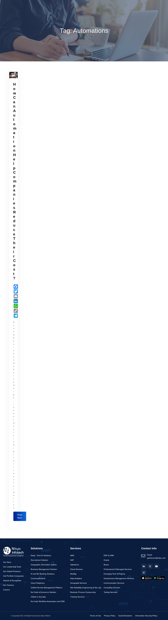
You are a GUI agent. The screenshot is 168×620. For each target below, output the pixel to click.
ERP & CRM (109, 556)
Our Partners (8, 585)
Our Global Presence (12, 571)
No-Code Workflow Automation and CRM (48, 601)
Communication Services (114, 583)
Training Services (77, 597)
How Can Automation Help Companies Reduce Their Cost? (14, 181)
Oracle (106, 560)
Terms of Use (95, 616)
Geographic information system (44, 565)
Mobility (73, 574)
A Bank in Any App (38, 597)
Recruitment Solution (39, 560)
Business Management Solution (44, 569)
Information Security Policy (146, 616)
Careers (6, 590)
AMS (72, 556)
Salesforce (74, 565)
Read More (19, 516)
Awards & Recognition (12, 581)
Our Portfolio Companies (13, 576)
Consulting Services (112, 588)
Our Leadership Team (12, 567)
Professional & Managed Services (118, 569)
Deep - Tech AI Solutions (41, 556)
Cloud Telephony (38, 583)
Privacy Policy (109, 616)
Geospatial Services (78, 583)
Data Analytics (76, 578)
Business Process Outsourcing (83, 592)
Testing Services (110, 592)
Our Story (7, 562)
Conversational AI (38, 578)
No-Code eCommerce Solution (43, 592)
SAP (72, 560)
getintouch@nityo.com (156, 558)
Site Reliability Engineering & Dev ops (85, 588)
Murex (106, 565)
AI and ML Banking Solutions (42, 574)
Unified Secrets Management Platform (46, 588)
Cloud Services (76, 569)
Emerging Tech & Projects (114, 574)
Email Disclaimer (125, 616)
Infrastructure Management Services (119, 578)
